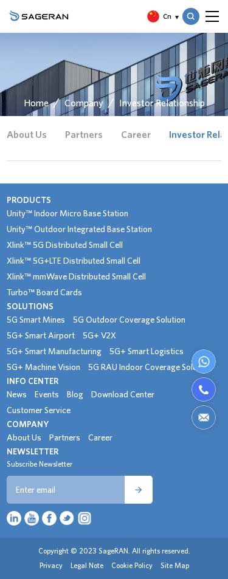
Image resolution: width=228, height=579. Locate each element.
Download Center (122, 394)
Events (47, 394)
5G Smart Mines (36, 319)
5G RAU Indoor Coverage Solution (149, 367)
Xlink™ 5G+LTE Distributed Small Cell (73, 261)
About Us (27, 134)
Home (36, 102)
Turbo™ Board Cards (44, 292)
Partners (84, 134)
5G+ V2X (99, 335)
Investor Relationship (162, 102)
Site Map (175, 565)
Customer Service (39, 410)
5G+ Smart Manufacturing (54, 351)
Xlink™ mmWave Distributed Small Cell (76, 276)
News (17, 394)
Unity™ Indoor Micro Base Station (67, 213)
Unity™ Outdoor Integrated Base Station (79, 229)
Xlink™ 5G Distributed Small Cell (65, 245)
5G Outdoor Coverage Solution (129, 319)
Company (83, 102)
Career (136, 134)
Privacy (51, 565)
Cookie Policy (132, 565)
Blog (75, 394)
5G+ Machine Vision (43, 367)
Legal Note (87, 565)
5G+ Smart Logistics (146, 351)
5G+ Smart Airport (41, 335)
